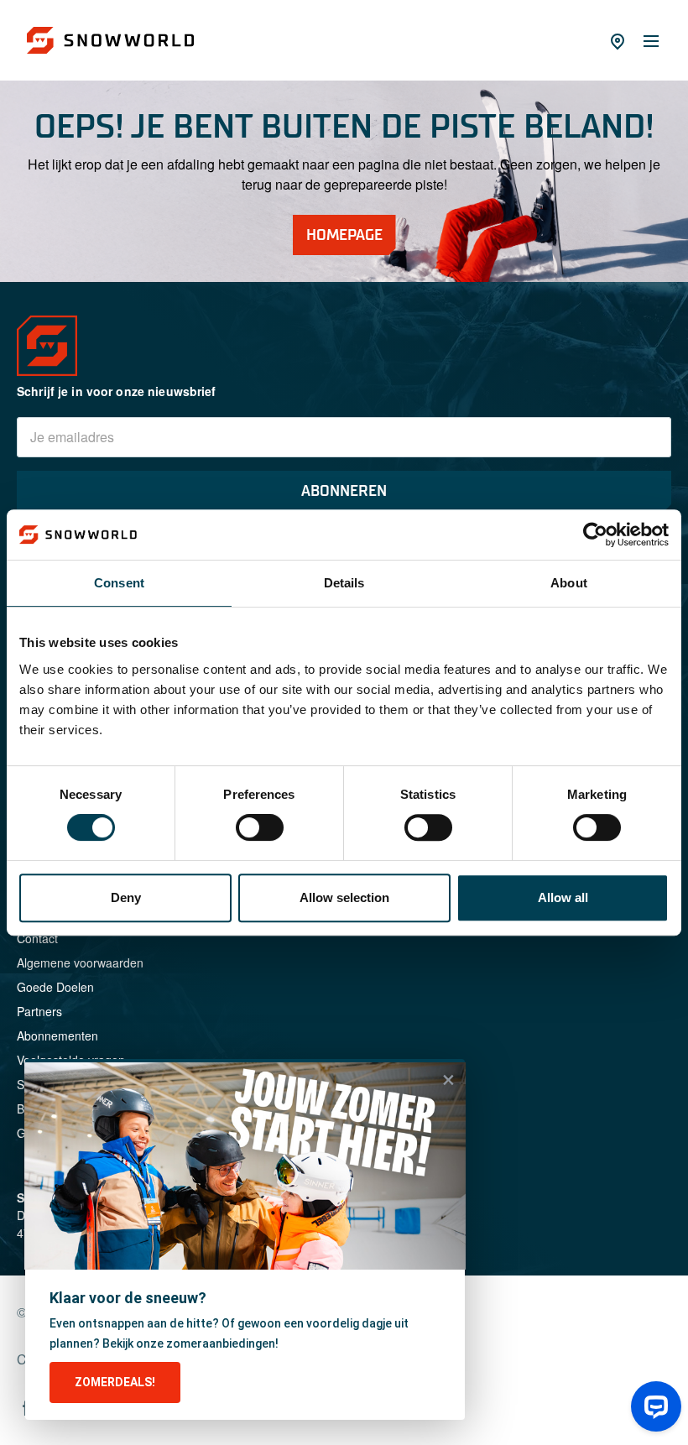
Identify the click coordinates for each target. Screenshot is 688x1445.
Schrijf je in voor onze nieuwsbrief (116, 391)
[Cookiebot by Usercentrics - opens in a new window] (595, 534)
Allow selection (344, 897)
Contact (37, 938)
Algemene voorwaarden (80, 962)
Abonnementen (57, 1035)
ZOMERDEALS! (115, 1382)
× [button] (448, 1080)
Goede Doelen (55, 986)
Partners (39, 1011)
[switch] (260, 827)
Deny (126, 897)
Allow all (563, 897)
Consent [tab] (119, 583)
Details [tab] (344, 583)
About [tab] (568, 583)
